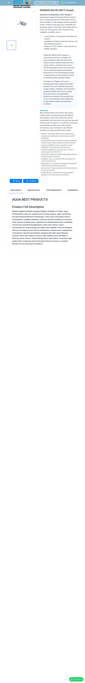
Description (16, 190)
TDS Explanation (53, 190)
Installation (73, 190)
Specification (34, 190)
